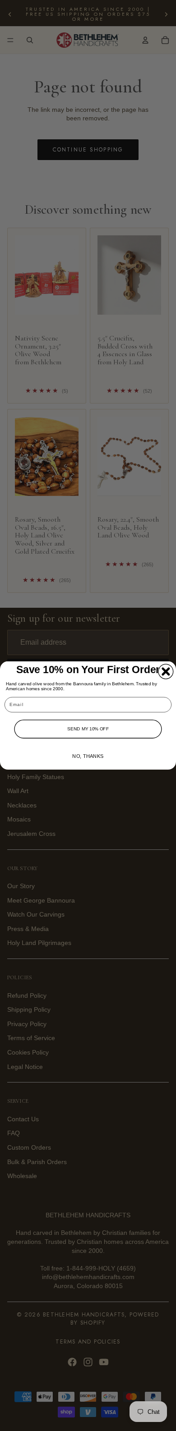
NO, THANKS (87, 756)
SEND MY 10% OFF (88, 728)
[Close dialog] (165, 671)
